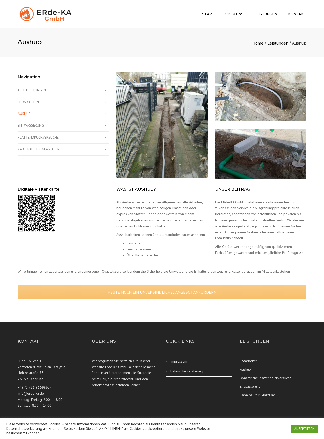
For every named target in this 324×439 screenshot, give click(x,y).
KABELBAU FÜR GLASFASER (38, 149)
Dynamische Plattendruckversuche (265, 378)
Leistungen (265, 14)
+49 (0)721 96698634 (35, 387)
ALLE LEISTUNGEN (32, 90)
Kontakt (297, 14)
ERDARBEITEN (28, 102)
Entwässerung (250, 386)
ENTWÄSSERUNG (31, 125)
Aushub (245, 369)
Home (258, 43)
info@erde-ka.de (31, 393)
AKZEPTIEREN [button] (304, 429)
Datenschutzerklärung (186, 371)
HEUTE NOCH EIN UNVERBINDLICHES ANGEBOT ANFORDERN (162, 292)
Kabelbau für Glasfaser (257, 395)
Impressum (178, 361)
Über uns (234, 14)
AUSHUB (24, 113)
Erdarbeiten (249, 361)
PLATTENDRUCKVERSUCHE (38, 137)
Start (208, 14)
